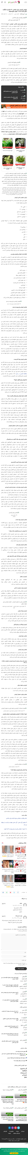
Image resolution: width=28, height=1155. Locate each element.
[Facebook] (17, 892)
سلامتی (24, 1097)
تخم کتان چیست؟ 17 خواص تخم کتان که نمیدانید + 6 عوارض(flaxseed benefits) (21, 1119)
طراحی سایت (17, 1140)
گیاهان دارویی (16, 14)
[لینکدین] (9, 1127)
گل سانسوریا (23, 1069)
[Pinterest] (10, 892)
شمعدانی (24, 1075)
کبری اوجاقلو (22, 14)
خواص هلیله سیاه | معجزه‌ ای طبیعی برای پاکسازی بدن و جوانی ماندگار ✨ (7, 1119)
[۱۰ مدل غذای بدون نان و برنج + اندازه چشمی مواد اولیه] (23, 1012)
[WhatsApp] (6, 892)
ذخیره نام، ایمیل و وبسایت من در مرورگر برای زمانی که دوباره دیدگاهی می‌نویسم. (14, 964)
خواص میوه (23, 1095)
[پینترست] (15, 1127)
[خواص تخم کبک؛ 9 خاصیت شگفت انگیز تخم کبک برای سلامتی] (23, 1042)
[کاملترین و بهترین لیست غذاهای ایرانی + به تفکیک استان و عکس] (23, 1001)
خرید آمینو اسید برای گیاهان (8, 168)
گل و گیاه (10, 1115)
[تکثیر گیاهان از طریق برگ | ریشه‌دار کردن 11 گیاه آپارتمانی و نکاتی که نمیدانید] (23, 986)
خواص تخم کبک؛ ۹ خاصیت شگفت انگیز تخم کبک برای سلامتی (10, 1041)
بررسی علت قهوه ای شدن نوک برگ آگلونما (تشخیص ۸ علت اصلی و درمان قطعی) (14, 1054)
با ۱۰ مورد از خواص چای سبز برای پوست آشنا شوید (15, 829)
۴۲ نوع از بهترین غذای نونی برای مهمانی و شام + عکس (9, 993)
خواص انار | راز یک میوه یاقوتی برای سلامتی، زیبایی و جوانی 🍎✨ (21, 1101)
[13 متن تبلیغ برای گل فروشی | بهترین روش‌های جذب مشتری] (23, 1027)
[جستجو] (2, 2)
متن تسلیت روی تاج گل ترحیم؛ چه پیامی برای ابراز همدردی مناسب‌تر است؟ (9, 1034)
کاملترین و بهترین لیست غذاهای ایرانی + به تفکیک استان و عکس (10, 1000)
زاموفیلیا (24, 1071)
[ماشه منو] (25, 2)
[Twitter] (14, 892)
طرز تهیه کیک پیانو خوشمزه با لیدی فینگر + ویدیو (16, 1058)
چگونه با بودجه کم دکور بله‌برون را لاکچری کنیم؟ (10, 1019)
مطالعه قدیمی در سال (21, 374)
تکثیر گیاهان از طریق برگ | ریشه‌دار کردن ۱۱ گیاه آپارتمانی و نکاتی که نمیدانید (10, 985)
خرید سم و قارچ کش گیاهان (20, 168)
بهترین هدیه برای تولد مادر (21, 1051)
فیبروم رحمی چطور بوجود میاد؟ (20, 1060)
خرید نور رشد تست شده (7, 150)
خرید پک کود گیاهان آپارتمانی (20, 151)
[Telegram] (2, 892)
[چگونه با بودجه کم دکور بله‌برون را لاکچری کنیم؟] (23, 1019)
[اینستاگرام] (12, 1127)
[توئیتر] (18, 1127)
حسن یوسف (23, 1073)
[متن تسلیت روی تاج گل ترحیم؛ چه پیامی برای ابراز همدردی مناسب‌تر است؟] (23, 1034)
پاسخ (3, 903)
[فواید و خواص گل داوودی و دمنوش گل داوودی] (14, 98)
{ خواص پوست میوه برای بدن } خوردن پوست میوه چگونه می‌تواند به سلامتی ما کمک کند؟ (7, 1102)
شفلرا (25, 1077)
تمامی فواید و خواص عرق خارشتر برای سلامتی (16, 818)
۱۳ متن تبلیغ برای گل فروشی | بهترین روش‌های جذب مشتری (11, 1027)
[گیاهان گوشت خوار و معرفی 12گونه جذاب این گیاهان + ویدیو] (23, 978)
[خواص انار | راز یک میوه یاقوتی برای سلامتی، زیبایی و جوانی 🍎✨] (21, 1093)
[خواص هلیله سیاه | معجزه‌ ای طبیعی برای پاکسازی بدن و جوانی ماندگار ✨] (7, 1111)
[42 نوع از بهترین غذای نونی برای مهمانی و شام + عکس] (23, 993)
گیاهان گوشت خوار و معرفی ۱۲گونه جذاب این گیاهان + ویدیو (9, 978)
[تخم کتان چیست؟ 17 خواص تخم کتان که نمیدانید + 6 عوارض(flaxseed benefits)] (21, 1111)
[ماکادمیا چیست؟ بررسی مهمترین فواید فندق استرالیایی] (14, 92)
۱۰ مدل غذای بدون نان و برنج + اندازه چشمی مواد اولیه (10, 1012)
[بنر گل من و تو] (14, 106)
